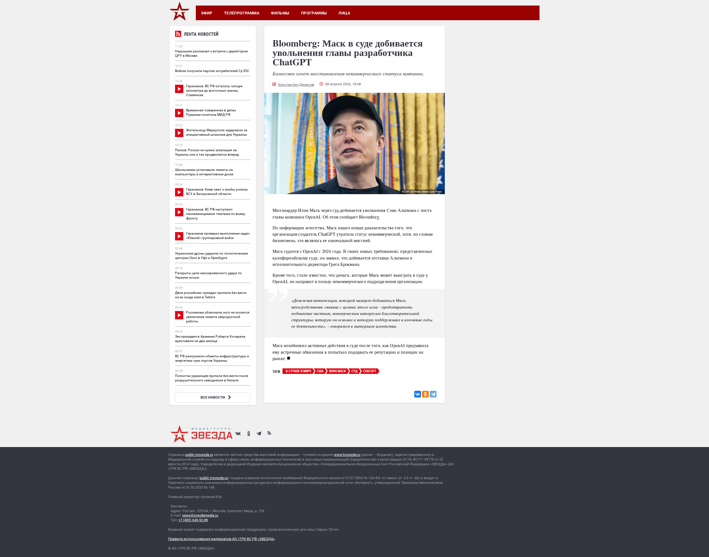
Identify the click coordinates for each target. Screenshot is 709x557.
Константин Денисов (296, 85)
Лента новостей (201, 34)
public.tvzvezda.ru (199, 455)
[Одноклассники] (425, 394)
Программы (314, 13)
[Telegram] (433, 394)
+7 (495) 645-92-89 (193, 520)
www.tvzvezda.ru (347, 455)
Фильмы (280, 13)
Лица (344, 13)
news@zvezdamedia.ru (200, 515)
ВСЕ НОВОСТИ (213, 397)
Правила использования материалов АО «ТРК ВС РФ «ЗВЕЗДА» (221, 539)
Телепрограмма (241, 13)
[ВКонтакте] (417, 394)
